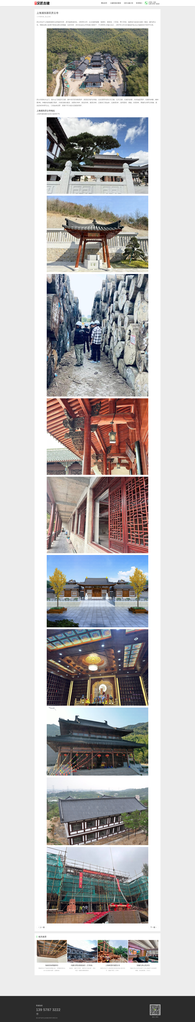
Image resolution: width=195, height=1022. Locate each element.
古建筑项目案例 (115, 3)
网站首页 (104, 3)
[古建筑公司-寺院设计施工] (42, 3)
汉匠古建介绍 (128, 3)
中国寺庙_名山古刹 (44, 16)
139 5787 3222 (48, 1010)
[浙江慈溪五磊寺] (143, 951)
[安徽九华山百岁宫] (52, 951)
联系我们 (139, 3)
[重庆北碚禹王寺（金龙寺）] (113, 951)
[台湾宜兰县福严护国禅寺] (82, 951)
